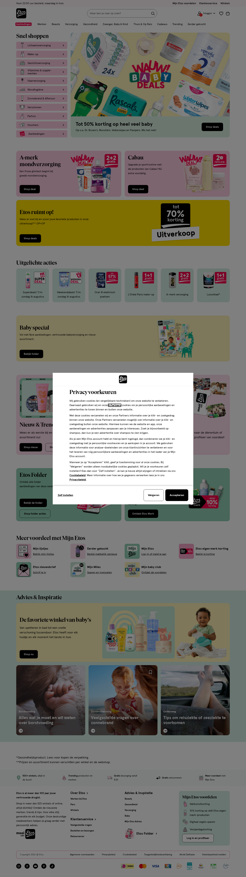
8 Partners (114, 405)
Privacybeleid (77, 479)
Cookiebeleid (77, 475)
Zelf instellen (65, 495)
